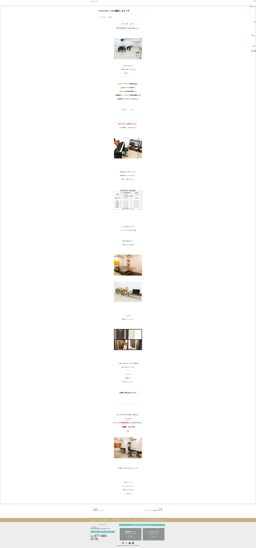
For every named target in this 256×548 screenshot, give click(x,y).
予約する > (130, 536)
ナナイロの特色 (116, 520)
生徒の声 (146, 520)
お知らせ (136, 520)
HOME (93, 520)
